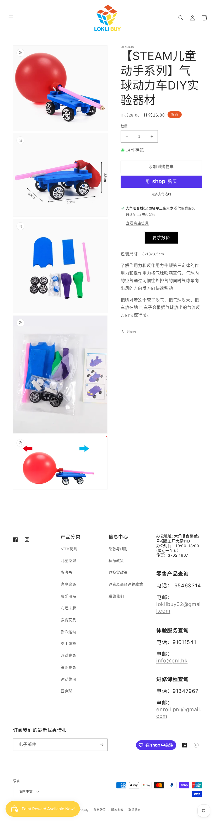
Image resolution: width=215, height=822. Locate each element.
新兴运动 (68, 631)
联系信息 (134, 810)
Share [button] (131, 331)
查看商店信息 (137, 223)
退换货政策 (118, 572)
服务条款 (117, 810)
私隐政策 (116, 560)
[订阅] (101, 745)
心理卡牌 (68, 608)
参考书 (66, 572)
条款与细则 (118, 548)
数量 (124, 126)
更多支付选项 (161, 194)
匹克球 (66, 691)
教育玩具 (68, 620)
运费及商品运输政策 (126, 584)
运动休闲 (68, 679)
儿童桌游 (68, 560)
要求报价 (161, 237)
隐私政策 (100, 810)
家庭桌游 (68, 584)
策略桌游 (68, 667)
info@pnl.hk (171, 660)
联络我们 (116, 596)
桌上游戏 (68, 643)
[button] (11, 18)
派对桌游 (68, 655)
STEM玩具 (69, 548)
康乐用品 (68, 596)
